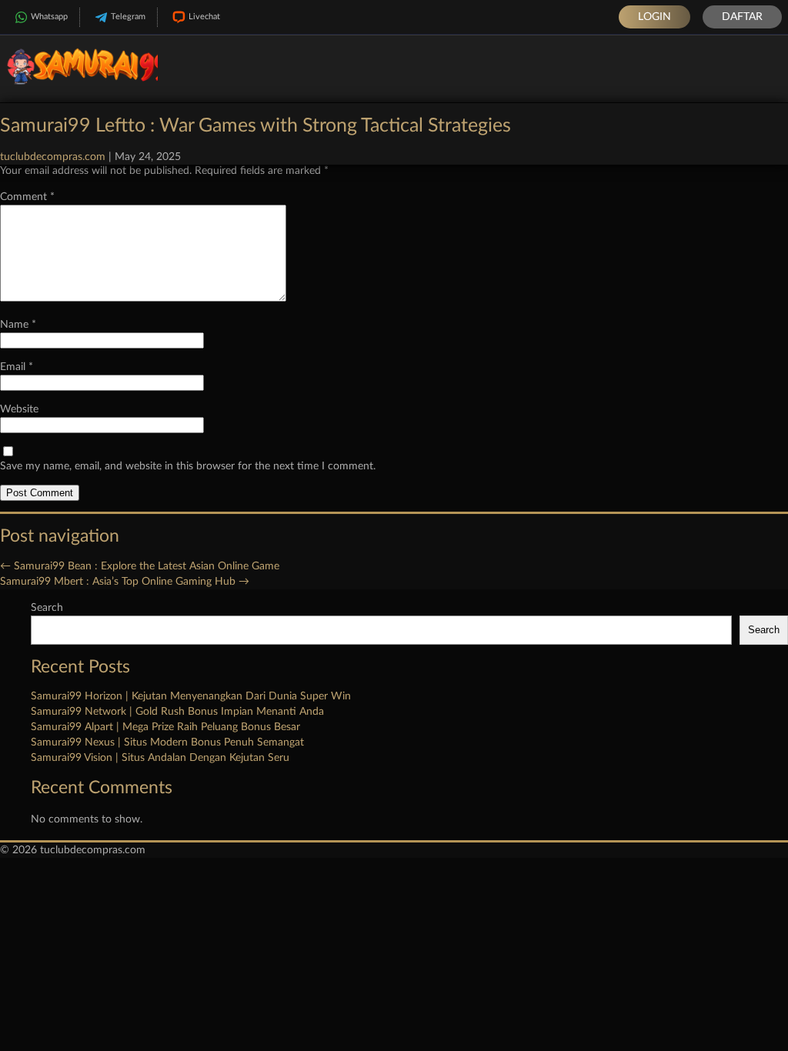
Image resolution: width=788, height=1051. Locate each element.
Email (16, 367)
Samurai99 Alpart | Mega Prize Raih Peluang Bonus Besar (165, 727)
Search (47, 607)
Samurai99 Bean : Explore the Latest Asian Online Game (139, 566)
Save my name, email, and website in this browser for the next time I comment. (188, 466)
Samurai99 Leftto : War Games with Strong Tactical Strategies (255, 125)
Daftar (742, 17)
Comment (27, 197)
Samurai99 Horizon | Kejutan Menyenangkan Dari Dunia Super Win (191, 696)
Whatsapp (49, 16)
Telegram (128, 16)
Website (19, 409)
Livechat (204, 16)
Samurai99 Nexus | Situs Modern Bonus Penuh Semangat (167, 742)
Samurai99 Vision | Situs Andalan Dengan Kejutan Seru (160, 757)
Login (654, 17)
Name (18, 324)
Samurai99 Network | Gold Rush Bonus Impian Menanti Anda (177, 711)
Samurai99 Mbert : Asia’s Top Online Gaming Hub (124, 581)
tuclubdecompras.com (52, 157)
